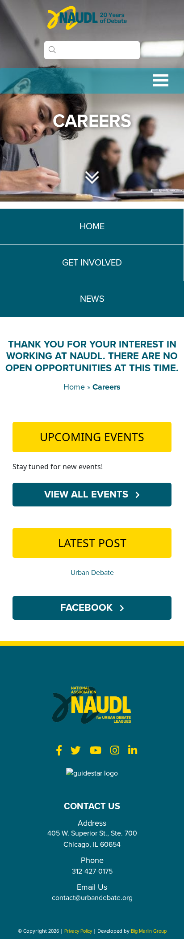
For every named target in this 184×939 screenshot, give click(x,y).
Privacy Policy (78, 931)
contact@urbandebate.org (92, 897)
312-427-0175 (92, 871)
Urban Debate (92, 572)
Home (92, 226)
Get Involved (92, 262)
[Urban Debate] (92, 18)
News (92, 299)
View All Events (87, 494)
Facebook (87, 607)
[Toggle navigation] (92, 81)
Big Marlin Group (149, 931)
